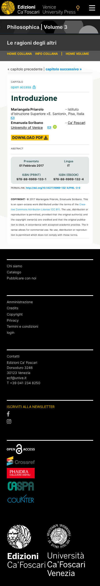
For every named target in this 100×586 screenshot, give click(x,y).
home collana (19, 54)
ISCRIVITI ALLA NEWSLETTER (31, 407)
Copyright (15, 314)
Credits (12, 308)
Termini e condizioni (22, 326)
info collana (46, 54)
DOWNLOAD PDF (28, 137)
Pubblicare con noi (21, 278)
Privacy (13, 320)
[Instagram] (50, 421)
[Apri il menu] (92, 8)
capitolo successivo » (64, 69)
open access (23, 87)
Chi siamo (14, 266)
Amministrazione (20, 302)
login (10, 332)
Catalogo (14, 272)
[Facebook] (50, 414)
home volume (77, 54)
